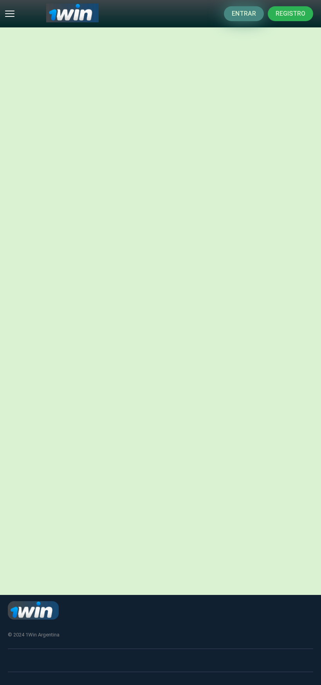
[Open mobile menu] (10, 13)
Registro (290, 13)
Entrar (244, 13)
